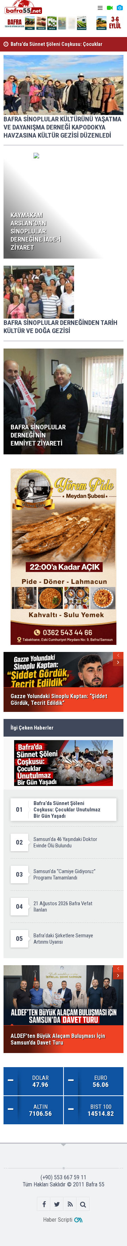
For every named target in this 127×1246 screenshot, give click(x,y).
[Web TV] (110, 8)
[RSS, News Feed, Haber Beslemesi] (70, 1204)
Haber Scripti (57, 1219)
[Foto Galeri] (119, 8)
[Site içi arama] (83, 1204)
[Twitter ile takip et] (57, 1204)
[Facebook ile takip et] (43, 1204)
